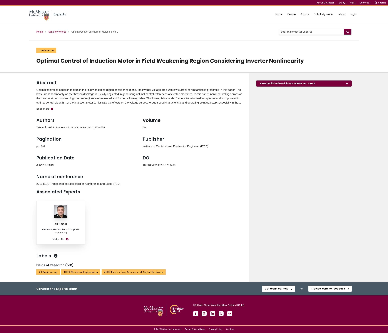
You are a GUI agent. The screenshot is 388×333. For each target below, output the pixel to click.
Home (279, 14)
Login (353, 14)
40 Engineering (48, 272)
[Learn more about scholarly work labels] (55, 256)
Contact (230, 329)
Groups (305, 14)
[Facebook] (195, 313)
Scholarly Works (323, 14)
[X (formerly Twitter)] (221, 313)
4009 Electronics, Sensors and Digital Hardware (133, 272)
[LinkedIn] (212, 313)
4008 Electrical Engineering (81, 272)
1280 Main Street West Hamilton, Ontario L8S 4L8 (218, 305)
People (291, 14)
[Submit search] (347, 32)
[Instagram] (204, 313)
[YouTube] (229, 313)
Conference (46, 50)
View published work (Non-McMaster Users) (287, 83)
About (342, 14)
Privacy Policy (215, 329)
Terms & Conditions (195, 329)
